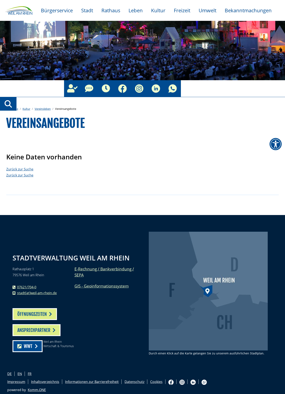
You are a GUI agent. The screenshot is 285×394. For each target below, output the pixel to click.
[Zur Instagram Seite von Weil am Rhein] (139, 88)
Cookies (156, 381)
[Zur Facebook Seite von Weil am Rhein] (122, 88)
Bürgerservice (57, 10)
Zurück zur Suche (19, 169)
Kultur (158, 10)
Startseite (12, 109)
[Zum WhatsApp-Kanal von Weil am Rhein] (172, 88)
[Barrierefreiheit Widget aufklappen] (275, 144)
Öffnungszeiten (105, 88)
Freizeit (182, 10)
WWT (28, 346)
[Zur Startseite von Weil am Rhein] (18, 10)
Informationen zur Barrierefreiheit (92, 381)
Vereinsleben (43, 109)
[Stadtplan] (208, 291)
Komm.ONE (37, 390)
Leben (136, 10)
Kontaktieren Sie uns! (89, 88)
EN (20, 373)
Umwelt (207, 10)
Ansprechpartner (72, 88)
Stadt (87, 10)
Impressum (16, 381)
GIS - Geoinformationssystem (101, 286)
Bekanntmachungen (248, 10)
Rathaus (110, 10)
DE (9, 373)
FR (30, 373)
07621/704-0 (26, 287)
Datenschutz (134, 381)
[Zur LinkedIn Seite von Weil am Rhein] (156, 88)
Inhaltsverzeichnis (45, 381)
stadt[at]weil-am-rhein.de (37, 293)
